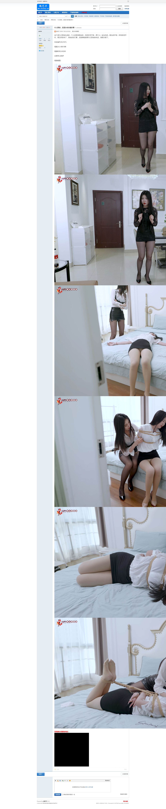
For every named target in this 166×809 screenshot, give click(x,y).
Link (63, 780)
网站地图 (125, 801)
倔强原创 (64, 12)
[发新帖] (41, 23)
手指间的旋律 (74, 12)
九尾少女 (56, 12)
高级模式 (107, 780)
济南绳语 (91, 16)
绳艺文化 (47, 19)
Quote (65, 780)
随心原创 (48, 12)
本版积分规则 (123, 794)
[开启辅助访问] (126, 1)
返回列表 (125, 23)
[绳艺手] (43, 9)
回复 (58, 769)
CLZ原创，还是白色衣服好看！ (66, 19)
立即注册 (126, 8)
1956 (40, 38)
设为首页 (39, 1)
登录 (86, 787)
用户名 (95, 6)
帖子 (66, 16)
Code (67, 780)
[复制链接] (78, 27)
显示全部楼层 (75, 31)
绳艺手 (40, 12)
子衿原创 (102, 16)
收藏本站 (45, 1)
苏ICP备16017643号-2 (52, 803)
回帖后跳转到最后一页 (69, 794)
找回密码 (126, 6)
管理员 (40, 43)
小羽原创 (86, 16)
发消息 (42, 50)
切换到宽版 (128, 1)
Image (60, 780)
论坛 (41, 19)
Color (58, 780)
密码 (94, 8)
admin (40, 31)
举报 (125, 769)
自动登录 (120, 6)
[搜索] (72, 16)
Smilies (70, 780)
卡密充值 (84, 12)
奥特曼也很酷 (116, 16)
